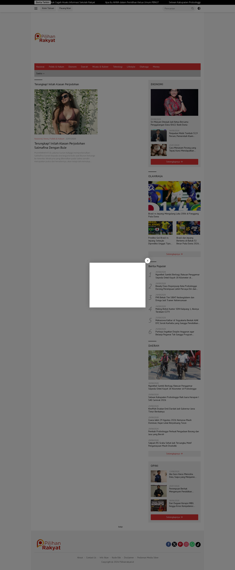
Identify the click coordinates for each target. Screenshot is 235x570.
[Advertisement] (117, 285)
